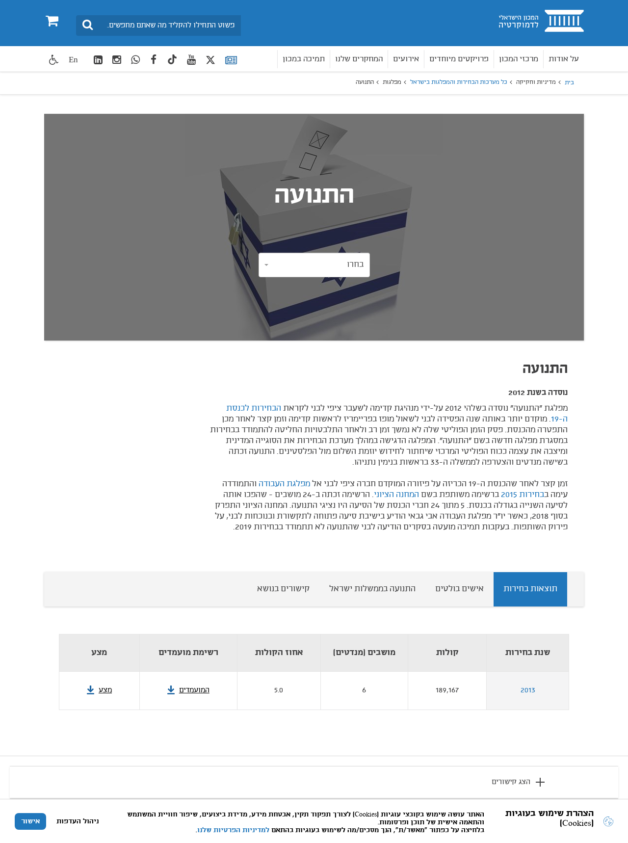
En (73, 59)
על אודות (564, 59)
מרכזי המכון (518, 59)
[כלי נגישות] (54, 60)
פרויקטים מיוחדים (459, 59)
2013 (528, 690)
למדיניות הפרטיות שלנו (233, 830)
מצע (105, 690)
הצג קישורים (511, 782)
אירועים (406, 59)
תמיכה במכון (304, 59)
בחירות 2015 (522, 494)
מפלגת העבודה (284, 483)
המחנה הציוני (396, 494)
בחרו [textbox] (355, 264)
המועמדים (194, 690)
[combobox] (314, 265)
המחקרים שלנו (359, 59)
